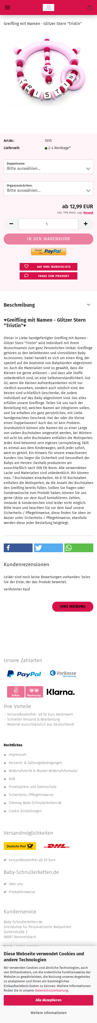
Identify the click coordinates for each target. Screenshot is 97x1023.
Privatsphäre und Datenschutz (32, 787)
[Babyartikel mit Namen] (48, 7)
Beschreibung (19, 305)
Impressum (17, 755)
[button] (11, 224)
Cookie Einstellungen (25, 811)
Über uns (16, 884)
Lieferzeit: (12, 148)
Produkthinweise (22, 892)
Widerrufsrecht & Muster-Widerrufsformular (43, 771)
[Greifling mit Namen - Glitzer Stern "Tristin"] (48, 68)
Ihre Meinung (73, 606)
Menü (7, 7)
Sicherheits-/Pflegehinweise (31, 795)
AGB (12, 779)
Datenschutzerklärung (51, 990)
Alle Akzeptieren (48, 1000)
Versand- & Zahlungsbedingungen (35, 763)
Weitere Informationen (49, 1013)
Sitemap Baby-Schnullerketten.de (35, 803)
